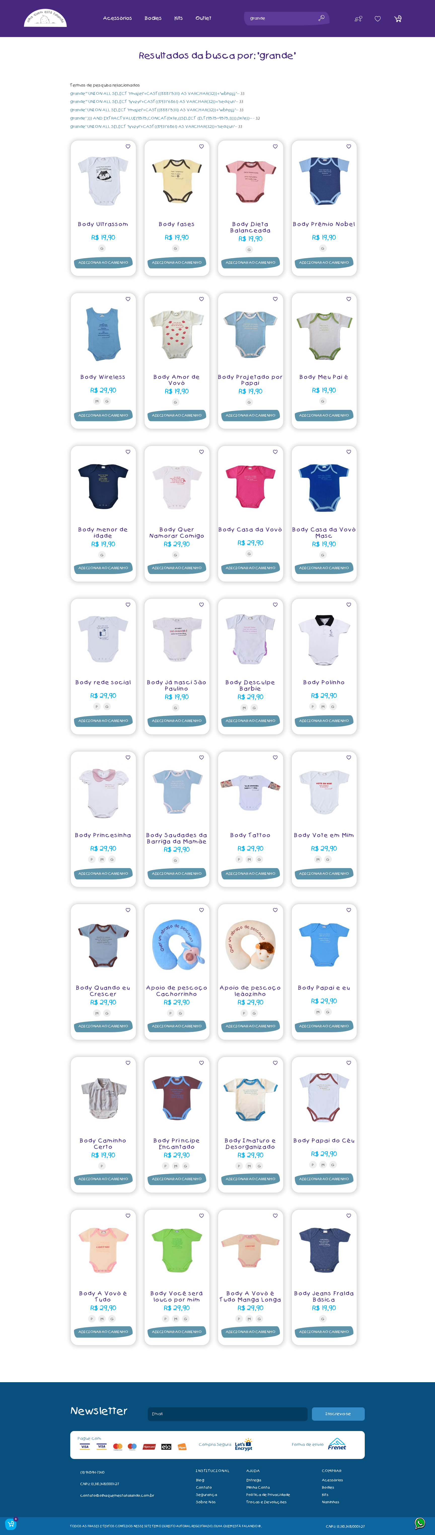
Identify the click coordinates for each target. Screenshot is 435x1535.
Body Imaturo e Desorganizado (250, 1144)
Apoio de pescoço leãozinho (250, 991)
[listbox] (103, 249)
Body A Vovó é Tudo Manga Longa (250, 1297)
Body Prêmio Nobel (324, 224)
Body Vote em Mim (324, 835)
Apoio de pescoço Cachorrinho (177, 991)
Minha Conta (258, 1487)
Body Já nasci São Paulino (177, 686)
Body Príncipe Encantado (177, 1144)
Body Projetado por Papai (250, 380)
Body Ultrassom (103, 224)
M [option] (96, 401)
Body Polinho (324, 683)
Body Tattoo (250, 835)
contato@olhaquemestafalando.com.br (117, 1495)
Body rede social (103, 683)
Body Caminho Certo (103, 1144)
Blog (200, 1480)
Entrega (254, 1480)
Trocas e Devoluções (266, 1502)
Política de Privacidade (268, 1495)
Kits (325, 1495)
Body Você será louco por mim (177, 1297)
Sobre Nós (206, 1502)
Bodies (328, 1487)
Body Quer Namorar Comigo (177, 533)
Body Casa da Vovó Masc (324, 533)
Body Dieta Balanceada (250, 228)
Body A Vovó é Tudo (103, 1297)
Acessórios (332, 1480)
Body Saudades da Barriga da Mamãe (176, 839)
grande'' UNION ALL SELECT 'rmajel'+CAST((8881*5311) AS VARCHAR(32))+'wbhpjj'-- (154, 94)
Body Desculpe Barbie (250, 686)
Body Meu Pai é (324, 377)
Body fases (177, 224)
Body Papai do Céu (324, 1141)
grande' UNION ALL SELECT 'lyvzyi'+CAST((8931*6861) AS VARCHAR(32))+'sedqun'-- (153, 127)
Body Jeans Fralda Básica (324, 1297)
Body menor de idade (103, 533)
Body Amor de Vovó (177, 380)
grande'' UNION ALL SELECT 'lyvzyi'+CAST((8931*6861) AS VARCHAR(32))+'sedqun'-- (154, 102)
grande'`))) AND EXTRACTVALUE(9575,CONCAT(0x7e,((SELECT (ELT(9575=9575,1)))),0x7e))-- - (162, 118)
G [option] (102, 249)
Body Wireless (103, 377)
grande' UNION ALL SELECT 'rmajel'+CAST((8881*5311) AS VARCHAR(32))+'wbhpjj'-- (154, 110)
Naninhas (330, 1502)
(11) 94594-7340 (92, 1472)
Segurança (206, 1495)
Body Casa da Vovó (250, 530)
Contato (204, 1487)
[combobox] (287, 18)
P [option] (97, 707)
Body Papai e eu (324, 988)
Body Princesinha (103, 835)
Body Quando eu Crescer (103, 991)
